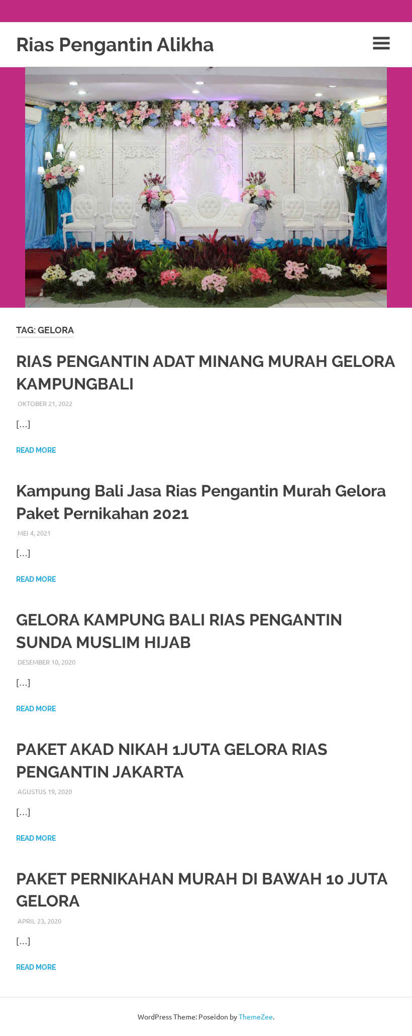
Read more (36, 450)
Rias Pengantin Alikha (115, 44)
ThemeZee (256, 1016)
